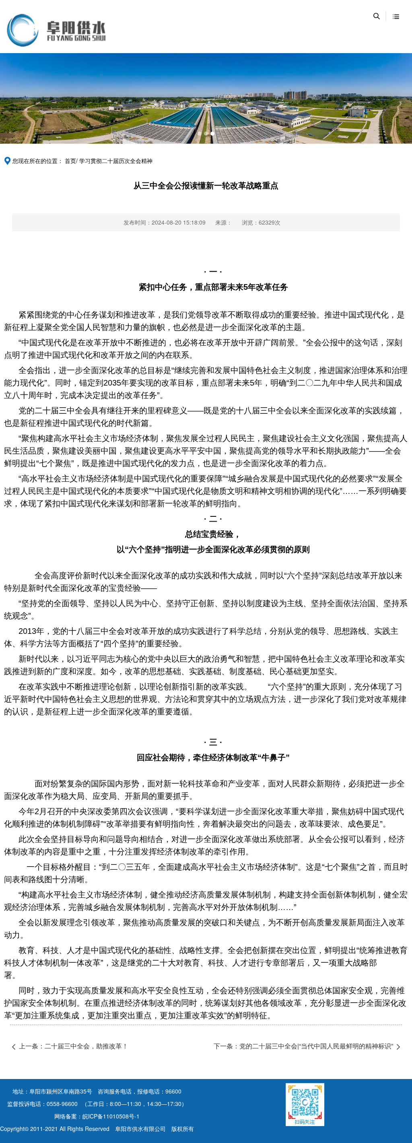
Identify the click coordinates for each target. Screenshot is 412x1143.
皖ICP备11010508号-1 (111, 1116)
